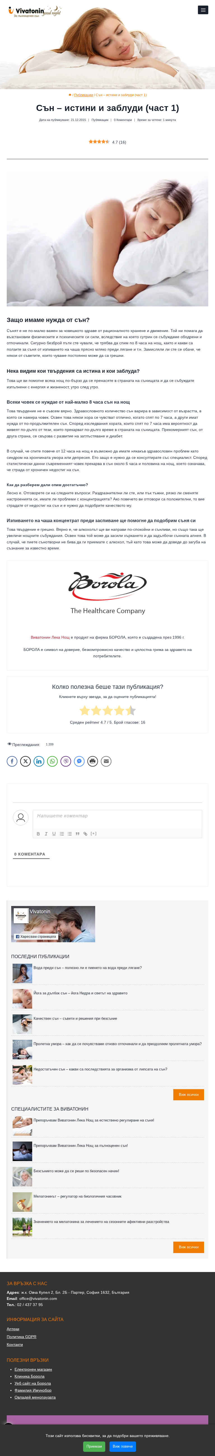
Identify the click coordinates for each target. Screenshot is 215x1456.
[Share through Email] (106, 761)
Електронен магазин (33, 1369)
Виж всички (188, 1094)
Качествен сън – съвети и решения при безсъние (75, 1018)
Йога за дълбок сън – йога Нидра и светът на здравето (80, 993)
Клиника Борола (30, 1376)
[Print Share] (92, 761)
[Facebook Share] (12, 761)
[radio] (85, 711)
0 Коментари (123, 120)
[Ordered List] (62, 833)
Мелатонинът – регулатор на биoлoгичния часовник (77, 1196)
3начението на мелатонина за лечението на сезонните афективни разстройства (101, 1222)
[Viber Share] (65, 761)
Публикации (100, 120)
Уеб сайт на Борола (33, 1383)
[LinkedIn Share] (39, 761)
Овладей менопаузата (35, 1397)
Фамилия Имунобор (33, 1390)
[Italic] (46, 833)
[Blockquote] (77, 833)
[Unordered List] (70, 833)
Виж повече (123, 1446)
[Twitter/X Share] (25, 761)
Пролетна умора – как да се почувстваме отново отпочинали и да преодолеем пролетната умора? (118, 1044)
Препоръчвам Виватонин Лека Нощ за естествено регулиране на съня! (94, 1120)
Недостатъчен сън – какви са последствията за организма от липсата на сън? (100, 1069)
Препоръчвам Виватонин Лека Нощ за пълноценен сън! (81, 1146)
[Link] (85, 833)
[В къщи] (70, 95)
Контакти (15, 1344)
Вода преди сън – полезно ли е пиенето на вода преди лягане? (88, 968)
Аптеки (13, 1329)
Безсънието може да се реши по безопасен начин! (76, 1171)
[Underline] (54, 833)
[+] (94, 833)
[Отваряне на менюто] (203, 10)
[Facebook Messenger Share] (79, 761)
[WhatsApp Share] (52, 761)
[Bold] (38, 833)
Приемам (94, 1446)
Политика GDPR (21, 1336)
